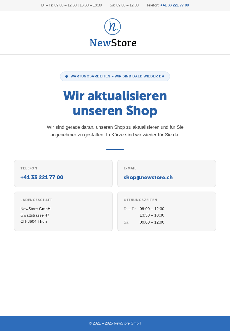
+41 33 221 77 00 (174, 5)
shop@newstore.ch (148, 177)
